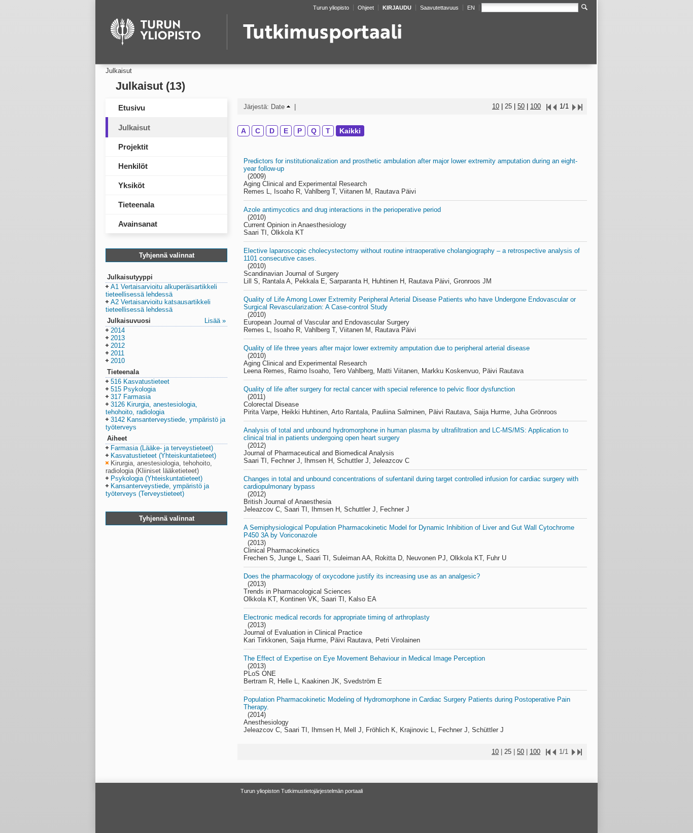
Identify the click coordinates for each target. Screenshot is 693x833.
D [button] (271, 131)
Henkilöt (133, 166)
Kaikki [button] (350, 131)
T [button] (328, 131)
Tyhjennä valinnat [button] (166, 255)
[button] (161, 291)
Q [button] (314, 131)
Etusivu (131, 107)
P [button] (299, 131)
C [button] (257, 131)
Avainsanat (137, 224)
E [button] (286, 131)
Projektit (133, 146)
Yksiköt (131, 185)
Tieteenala (136, 204)
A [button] (243, 131)
